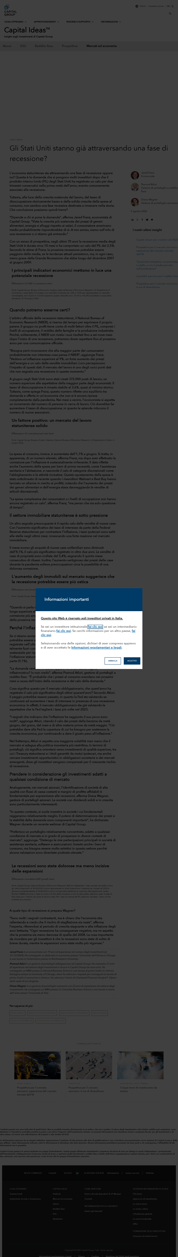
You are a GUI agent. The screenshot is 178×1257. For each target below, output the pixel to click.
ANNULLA (112, 661)
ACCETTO (132, 661)
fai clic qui (63, 631)
